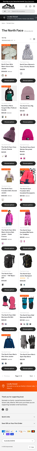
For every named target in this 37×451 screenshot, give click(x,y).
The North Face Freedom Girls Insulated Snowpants (27, 191)
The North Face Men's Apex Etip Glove (27, 355)
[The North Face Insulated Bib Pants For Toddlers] (28, 217)
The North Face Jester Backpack (26, 275)
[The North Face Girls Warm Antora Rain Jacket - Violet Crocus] (9, 217)
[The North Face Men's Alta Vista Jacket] (9, 342)
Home (3, 23)
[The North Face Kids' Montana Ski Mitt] (9, 302)
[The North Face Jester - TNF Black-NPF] (9, 261)
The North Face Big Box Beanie (26, 107)
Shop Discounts (29, 1)
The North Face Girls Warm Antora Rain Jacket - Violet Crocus (8, 233)
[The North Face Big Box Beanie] (28, 93)
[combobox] (18, 11)
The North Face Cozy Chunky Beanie (8, 148)
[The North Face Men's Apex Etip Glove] (28, 342)
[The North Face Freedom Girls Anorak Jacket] (9, 176)
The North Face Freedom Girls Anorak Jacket (9, 191)
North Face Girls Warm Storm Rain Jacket (7, 66)
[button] (30, 6)
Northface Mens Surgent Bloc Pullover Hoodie (9, 108)
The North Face (10, 23)
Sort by (4, 38)
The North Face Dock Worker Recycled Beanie (27, 149)
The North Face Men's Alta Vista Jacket (9, 355)
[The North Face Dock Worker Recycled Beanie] (28, 134)
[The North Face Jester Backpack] (28, 261)
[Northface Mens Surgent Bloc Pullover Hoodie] (9, 93)
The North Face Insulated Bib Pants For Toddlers (26, 232)
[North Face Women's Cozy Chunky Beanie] (28, 52)
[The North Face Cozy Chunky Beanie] (9, 134)
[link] (7, 376)
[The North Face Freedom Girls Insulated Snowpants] (28, 176)
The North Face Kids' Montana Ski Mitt (8, 316)
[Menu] (34, 6)
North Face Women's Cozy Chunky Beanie (27, 65)
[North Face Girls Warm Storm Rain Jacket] (9, 52)
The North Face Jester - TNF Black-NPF (8, 276)
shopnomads (9, 446)
